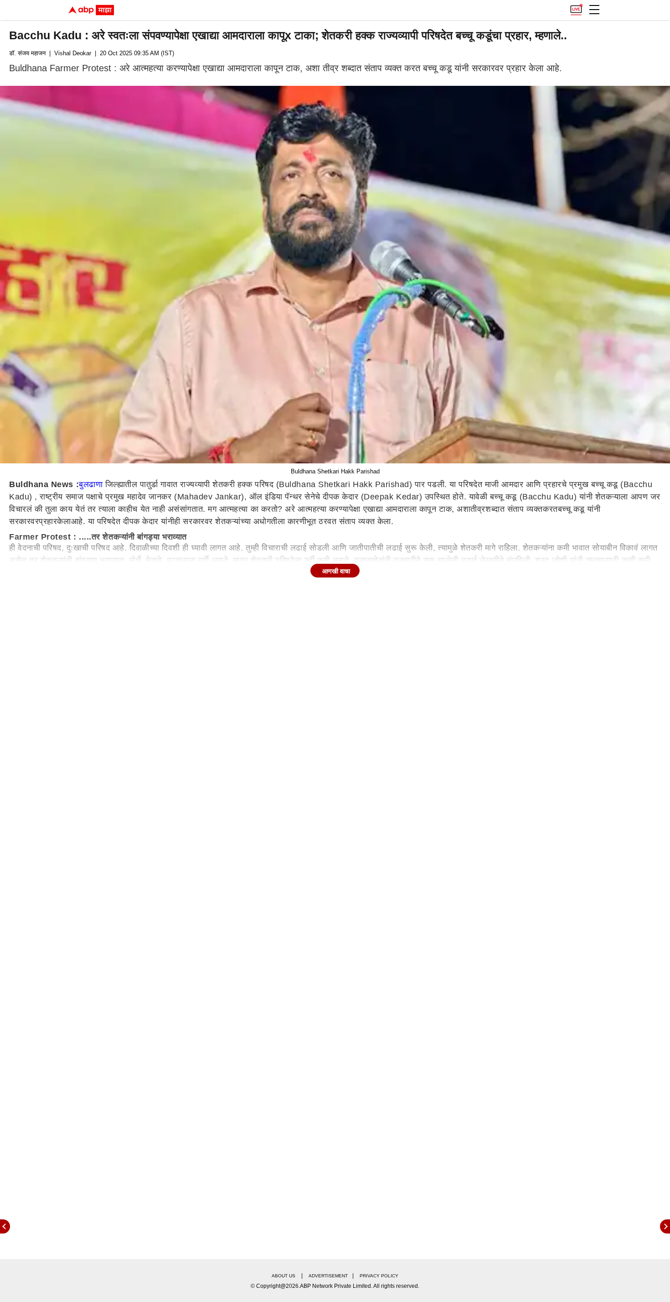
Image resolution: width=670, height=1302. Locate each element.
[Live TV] (576, 7)
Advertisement (328, 1275)
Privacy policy (379, 1275)
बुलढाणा (91, 484)
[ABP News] (665, 1226)
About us (283, 1275)
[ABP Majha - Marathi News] (91, 10)
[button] (594, 9)
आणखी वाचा (336, 571)
